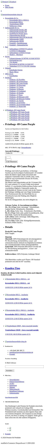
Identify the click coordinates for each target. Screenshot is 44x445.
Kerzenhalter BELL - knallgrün (16, 299)
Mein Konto (9, 7)
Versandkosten (26, 147)
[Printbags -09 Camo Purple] (19, 112)
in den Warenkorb (11, 162)
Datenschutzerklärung (16, 382)
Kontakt (12, 354)
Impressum (13, 385)
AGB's (11, 383)
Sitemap (12, 387)
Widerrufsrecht (14, 389)
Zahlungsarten (14, 393)
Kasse (7, 5)
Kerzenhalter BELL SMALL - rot (17, 283)
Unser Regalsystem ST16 (11, 397)
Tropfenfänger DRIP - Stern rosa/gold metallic (22, 330)
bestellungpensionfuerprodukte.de (21, 352)
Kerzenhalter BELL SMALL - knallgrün (20, 314)
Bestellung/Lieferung (16, 391)
